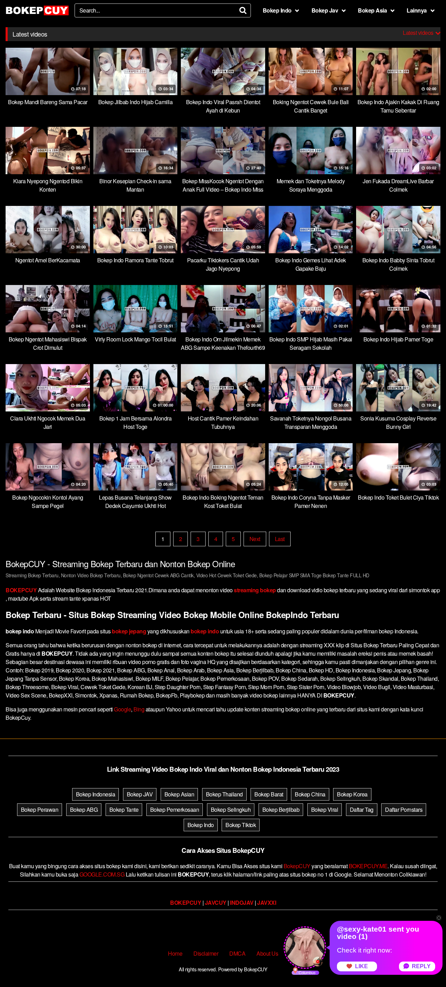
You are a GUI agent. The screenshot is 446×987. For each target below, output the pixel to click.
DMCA (237, 953)
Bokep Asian (179, 794)
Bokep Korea (352, 794)
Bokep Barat (268, 794)
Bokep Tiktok (240, 825)
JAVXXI (266, 903)
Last (280, 539)
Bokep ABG (84, 809)
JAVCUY (215, 903)
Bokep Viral (324, 809)
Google (122, 709)
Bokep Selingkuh (231, 809)
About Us (267, 953)
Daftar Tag (362, 809)
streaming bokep (255, 590)
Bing (138, 709)
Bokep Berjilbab (281, 809)
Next (254, 539)
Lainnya (417, 10)
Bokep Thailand (224, 794)
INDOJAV (242, 903)
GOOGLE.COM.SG (102, 874)
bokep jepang (129, 631)
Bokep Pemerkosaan (174, 809)
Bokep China (310, 794)
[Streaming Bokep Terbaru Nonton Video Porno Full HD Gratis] (37, 10)
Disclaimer (205, 953)
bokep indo (205, 631)
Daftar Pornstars (403, 809)
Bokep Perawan (40, 809)
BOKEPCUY (21, 590)
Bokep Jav (325, 10)
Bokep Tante (124, 809)
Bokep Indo (277, 10)
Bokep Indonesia (95, 794)
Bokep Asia (372, 10)
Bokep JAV (140, 794)
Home (175, 953)
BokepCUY (297, 866)
